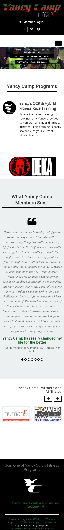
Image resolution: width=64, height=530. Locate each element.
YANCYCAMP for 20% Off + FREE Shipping (32, 62)
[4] (32, 359)
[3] (29, 359)
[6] (38, 359)
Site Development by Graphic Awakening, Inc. (32, 528)
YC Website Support (30, 522)
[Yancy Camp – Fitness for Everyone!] (32, 10)
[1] (22, 359)
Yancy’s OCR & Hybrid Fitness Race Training (37, 106)
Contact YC (51, 522)
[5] (35, 359)
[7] (42, 359)
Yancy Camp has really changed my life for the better (32, 340)
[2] (25, 359)
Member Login (33, 22)
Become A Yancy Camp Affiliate (24, 519)
